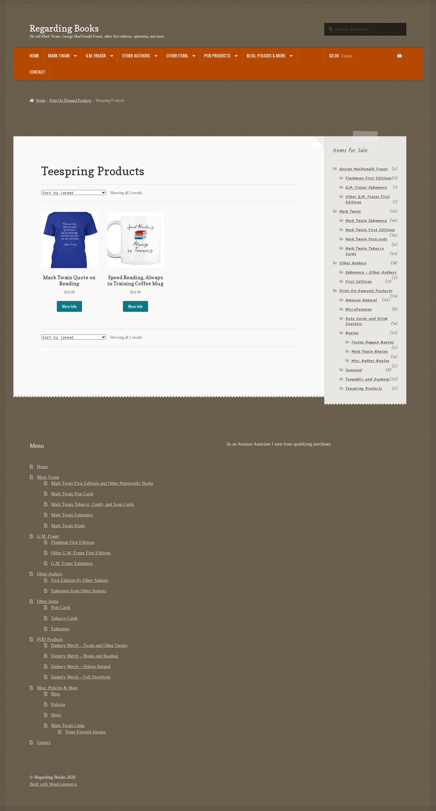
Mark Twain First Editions (370, 230)
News (56, 715)
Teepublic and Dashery (367, 379)
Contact (37, 72)
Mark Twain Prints (68, 525)
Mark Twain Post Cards (72, 494)
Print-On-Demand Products (70, 100)
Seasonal (353, 370)
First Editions (358, 282)
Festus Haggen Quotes (372, 342)
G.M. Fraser (96, 55)
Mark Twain (59, 55)
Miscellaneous (358, 309)
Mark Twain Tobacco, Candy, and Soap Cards (92, 504)
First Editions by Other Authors (79, 580)
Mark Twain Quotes (369, 352)
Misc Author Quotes (370, 361)
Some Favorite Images (85, 732)
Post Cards (60, 607)
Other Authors (136, 55)
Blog (55, 694)
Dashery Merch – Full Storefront (80, 677)
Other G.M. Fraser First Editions (367, 199)
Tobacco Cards (64, 618)
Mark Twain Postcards (366, 239)
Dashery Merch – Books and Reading (84, 656)
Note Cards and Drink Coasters (366, 321)
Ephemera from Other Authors (78, 591)
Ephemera (60, 629)
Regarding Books (64, 28)
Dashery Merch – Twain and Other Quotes (89, 645)
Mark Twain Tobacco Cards (364, 251)
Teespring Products (363, 389)
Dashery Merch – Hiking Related (80, 666)
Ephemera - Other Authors (370, 272)
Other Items (177, 55)
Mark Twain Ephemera (366, 221)
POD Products (217, 55)
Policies (58, 704)
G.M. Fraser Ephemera (366, 187)
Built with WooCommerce (53, 784)
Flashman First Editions (368, 178)
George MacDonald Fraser (363, 169)
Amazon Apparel (361, 300)
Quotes (352, 333)
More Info (69, 306)
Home (34, 55)
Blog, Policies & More (266, 55)
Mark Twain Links (68, 725)
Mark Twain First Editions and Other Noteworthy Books (102, 483)
